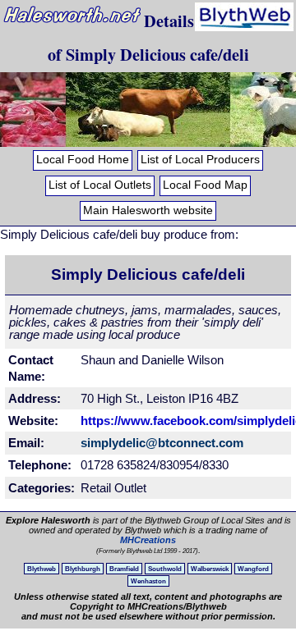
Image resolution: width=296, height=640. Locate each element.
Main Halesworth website (148, 210)
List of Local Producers (200, 159)
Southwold (165, 569)
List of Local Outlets (100, 185)
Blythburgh (82, 569)
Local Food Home (82, 159)
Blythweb (41, 569)
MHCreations (148, 540)
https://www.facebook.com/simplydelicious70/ (172, 420)
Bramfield (124, 569)
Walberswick (210, 569)
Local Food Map (205, 185)
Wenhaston (148, 581)
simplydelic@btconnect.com (162, 443)
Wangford (253, 569)
